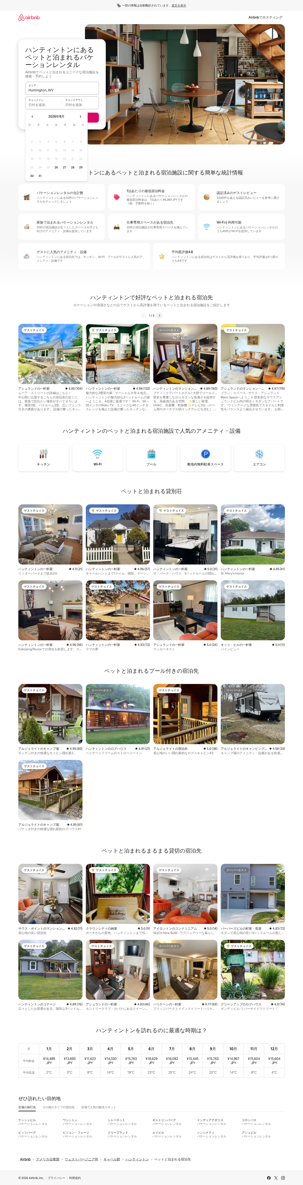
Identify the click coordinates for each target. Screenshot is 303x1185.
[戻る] (144, 315)
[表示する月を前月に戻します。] (32, 116)
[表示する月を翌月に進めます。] (80, 116)
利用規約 (75, 1178)
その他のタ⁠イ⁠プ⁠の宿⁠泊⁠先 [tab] (58, 1107)
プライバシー (56, 1178)
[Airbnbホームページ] (29, 17)
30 (32, 176)
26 (56, 167)
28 (72, 167)
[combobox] (62, 90)
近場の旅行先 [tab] (27, 1107)
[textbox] (44, 104)
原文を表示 (179, 5)
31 (40, 176)
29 (80, 167)
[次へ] (159, 315)
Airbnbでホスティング (265, 17)
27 (64, 167)
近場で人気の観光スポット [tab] (98, 1107)
